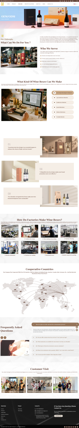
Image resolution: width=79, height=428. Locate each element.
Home (8, 4)
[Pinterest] (64, 1)
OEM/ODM (20, 4)
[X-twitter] (68, 1)
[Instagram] (62, 1)
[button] (77, 1)
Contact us (50, 4)
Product (14, 4)
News (44, 4)
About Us (38, 4)
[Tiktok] (66, 1)
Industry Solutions (29, 4)
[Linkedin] (73, 1)
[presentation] (3, 105)
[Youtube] (70, 1)
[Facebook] (60, 1)
